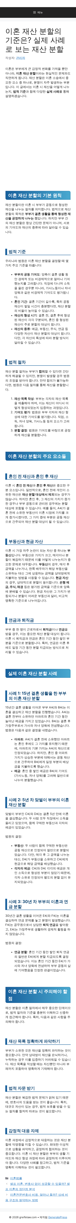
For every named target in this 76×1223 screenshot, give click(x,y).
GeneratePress (57, 1217)
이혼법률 (16, 1178)
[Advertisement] (38, 141)
